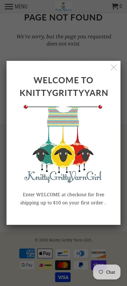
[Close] (114, 67)
